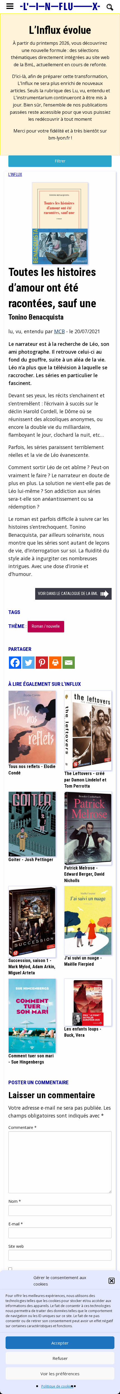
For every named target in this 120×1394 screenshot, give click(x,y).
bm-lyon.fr (59, 138)
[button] (111, 1281)
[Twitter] (28, 662)
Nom (14, 1201)
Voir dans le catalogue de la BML (68, 593)
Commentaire (22, 1127)
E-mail (15, 1224)
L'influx (15, 174)
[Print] (55, 662)
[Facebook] (15, 662)
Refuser (60, 1358)
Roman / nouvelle (46, 626)
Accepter (60, 1343)
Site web (16, 1246)
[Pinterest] (42, 662)
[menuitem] (15, 174)
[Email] (69, 662)
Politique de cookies (57, 1386)
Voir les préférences (60, 1373)
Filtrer (60, 161)
